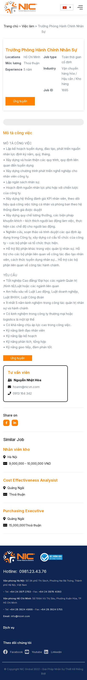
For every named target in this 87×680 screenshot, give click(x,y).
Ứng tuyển (20, 101)
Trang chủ (11, 26)
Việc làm (28, 26)
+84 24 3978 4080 (50, 591)
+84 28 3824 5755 (52, 609)
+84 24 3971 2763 (20, 591)
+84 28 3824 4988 (21, 609)
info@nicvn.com (20, 616)
